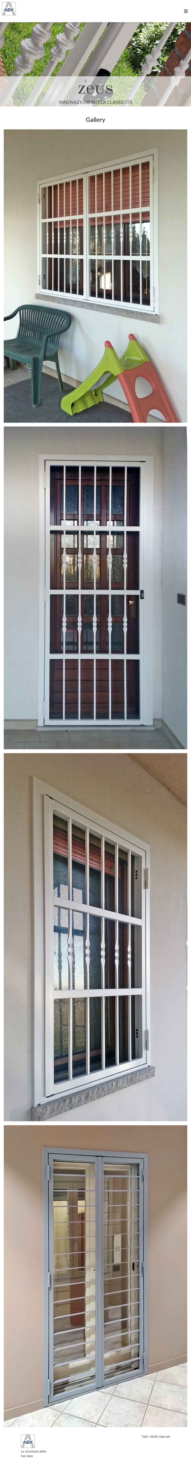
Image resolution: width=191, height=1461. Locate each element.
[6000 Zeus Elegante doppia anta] (95, 276)
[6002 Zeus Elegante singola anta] (95, 937)
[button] (186, 11)
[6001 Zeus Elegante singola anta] (95, 587)
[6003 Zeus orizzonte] (95, 1276)
